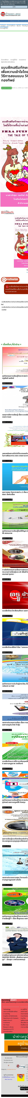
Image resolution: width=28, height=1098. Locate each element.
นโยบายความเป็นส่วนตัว (9, 4)
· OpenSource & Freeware (10, 1018)
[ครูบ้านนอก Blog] (18, 25)
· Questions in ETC (8, 1029)
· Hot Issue (6, 1025)
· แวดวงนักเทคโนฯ (7, 1032)
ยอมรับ (14, 6)
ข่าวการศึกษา (5, 60)
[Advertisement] (14, 980)
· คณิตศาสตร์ (23, 1012)
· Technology (6, 1009)
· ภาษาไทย (23, 1018)
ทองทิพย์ (4, 310)
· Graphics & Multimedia (10, 1016)
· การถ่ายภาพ (6, 1023)
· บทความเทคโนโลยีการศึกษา (10, 1012)
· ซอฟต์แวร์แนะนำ (7, 1020)
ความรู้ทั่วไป (13, 60)
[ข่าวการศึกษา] (11, 25)
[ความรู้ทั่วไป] (4, 28)
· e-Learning (6, 1014)
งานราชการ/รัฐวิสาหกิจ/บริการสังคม (13, 61)
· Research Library (8, 1027)
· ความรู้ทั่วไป (23, 1009)
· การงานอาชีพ (24, 1027)
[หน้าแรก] (3, 25)
